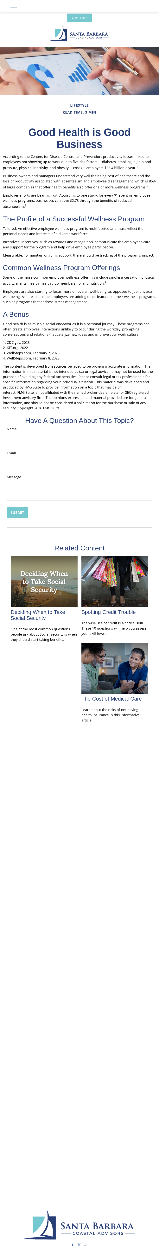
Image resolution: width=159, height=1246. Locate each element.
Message (14, 477)
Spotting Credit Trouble (108, 612)
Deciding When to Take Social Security (38, 615)
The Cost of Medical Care (111, 699)
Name (12, 429)
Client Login (79, 18)
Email (11, 453)
